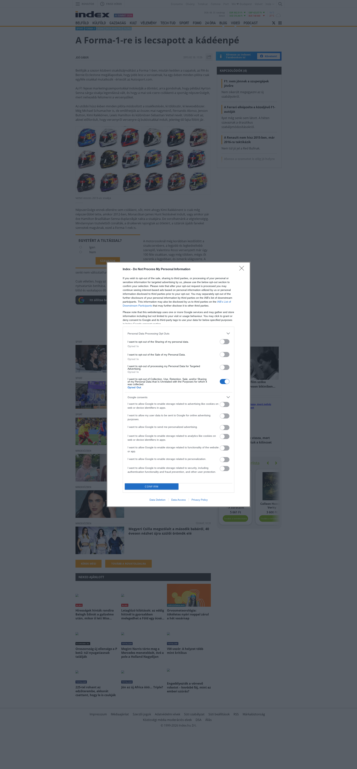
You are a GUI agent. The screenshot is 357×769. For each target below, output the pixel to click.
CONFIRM (152, 486)
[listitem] (178, 333)
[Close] (242, 269)
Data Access (178, 499)
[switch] (224, 341)
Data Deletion (157, 499)
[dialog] (178, 384)
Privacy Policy (200, 499)
